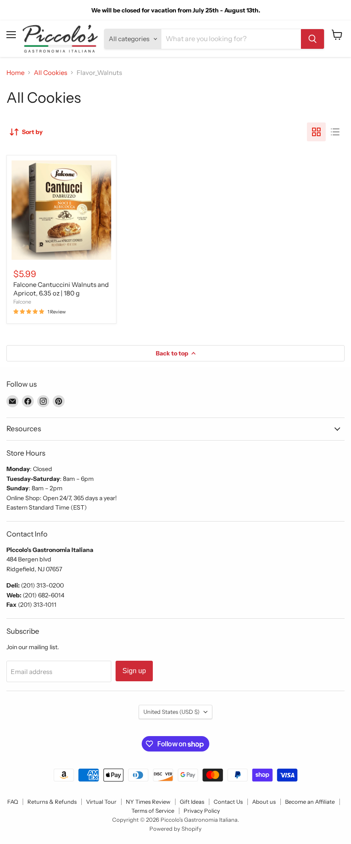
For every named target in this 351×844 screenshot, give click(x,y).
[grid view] (316, 131)
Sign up (134, 670)
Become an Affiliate (310, 801)
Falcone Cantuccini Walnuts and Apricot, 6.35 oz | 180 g (61, 288)
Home (15, 72)
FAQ (12, 801)
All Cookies (50, 72)
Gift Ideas (192, 801)
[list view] (335, 131)
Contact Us (228, 801)
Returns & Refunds (52, 801)
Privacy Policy (202, 810)
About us (264, 801)
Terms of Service (152, 810)
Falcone (22, 301)
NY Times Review (148, 801)
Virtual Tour (101, 801)
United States (171, 711)
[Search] (312, 39)
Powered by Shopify (175, 828)
